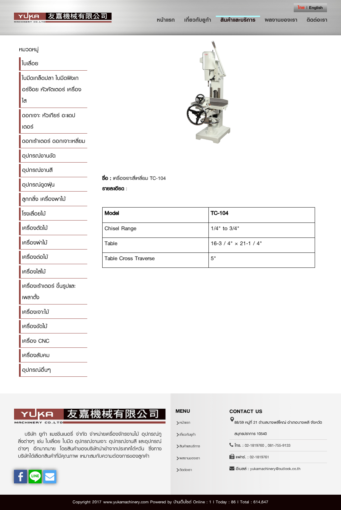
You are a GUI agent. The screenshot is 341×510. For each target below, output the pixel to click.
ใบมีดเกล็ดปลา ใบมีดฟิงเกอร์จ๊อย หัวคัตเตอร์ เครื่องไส (51, 90)
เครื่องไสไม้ (34, 271)
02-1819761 (259, 457)
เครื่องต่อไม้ (35, 257)
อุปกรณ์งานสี (37, 170)
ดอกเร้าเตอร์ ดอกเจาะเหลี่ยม (53, 141)
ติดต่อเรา (317, 20)
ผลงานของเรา (281, 20)
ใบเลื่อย (30, 63)
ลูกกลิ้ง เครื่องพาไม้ (44, 199)
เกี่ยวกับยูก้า (197, 20)
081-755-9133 (279, 445)
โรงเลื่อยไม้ (34, 213)
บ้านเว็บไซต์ (182, 502)
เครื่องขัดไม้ (34, 326)
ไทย (301, 7)
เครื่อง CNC (35, 340)
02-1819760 (254, 445)
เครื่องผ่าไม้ (34, 242)
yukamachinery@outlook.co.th (275, 469)
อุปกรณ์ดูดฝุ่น (38, 184)
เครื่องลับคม (36, 355)
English (316, 7)
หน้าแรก (168, 20)
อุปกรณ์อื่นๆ (36, 369)
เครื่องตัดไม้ (35, 228)
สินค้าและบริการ (237, 20)
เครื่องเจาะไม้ (35, 311)
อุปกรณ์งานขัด (39, 155)
